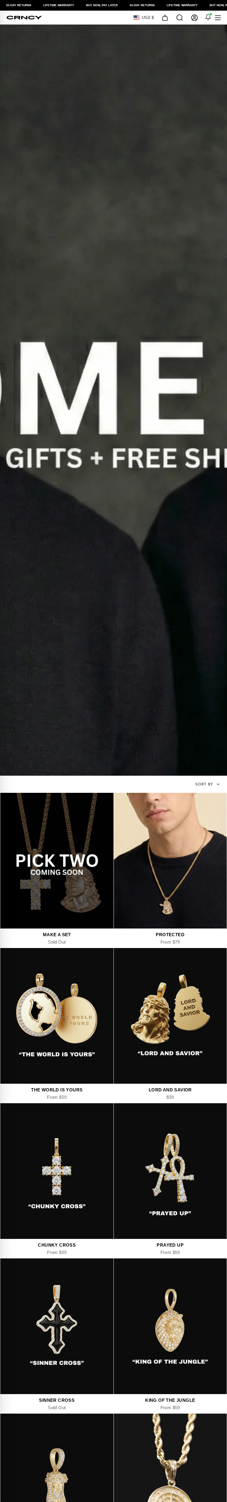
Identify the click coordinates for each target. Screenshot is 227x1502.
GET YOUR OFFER (113, 774)
